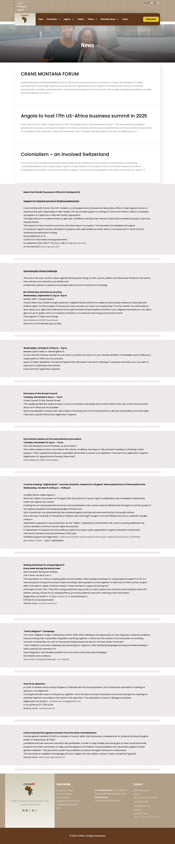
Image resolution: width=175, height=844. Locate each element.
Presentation (52, 19)
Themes (91, 19)
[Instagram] (155, 3)
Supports (67, 19)
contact (125, 19)
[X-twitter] (149, 3)
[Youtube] (152, 3)
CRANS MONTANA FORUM (50, 74)
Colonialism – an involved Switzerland (65, 154)
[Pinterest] (158, 3)
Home (41, 19)
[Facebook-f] (145, 3)
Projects (81, 19)
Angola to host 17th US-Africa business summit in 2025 (84, 116)
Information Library (108, 19)
